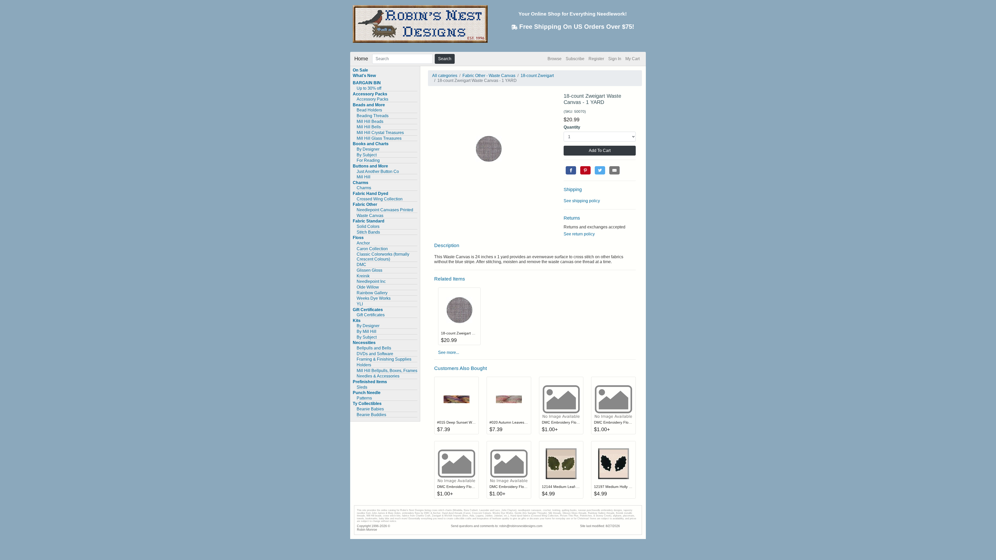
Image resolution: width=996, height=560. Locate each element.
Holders (364, 365)
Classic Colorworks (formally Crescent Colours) (383, 256)
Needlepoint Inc (371, 281)
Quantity (572, 127)
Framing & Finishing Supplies (384, 359)
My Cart (632, 59)
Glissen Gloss (369, 270)
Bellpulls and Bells (374, 348)
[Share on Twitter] (600, 170)
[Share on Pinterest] (585, 170)
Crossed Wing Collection (380, 199)
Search (444, 59)
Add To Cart (600, 150)
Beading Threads (373, 116)
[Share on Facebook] (571, 170)
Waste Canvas (370, 215)
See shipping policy (582, 201)
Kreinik (363, 276)
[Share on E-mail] (614, 170)
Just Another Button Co (378, 171)
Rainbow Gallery (372, 293)
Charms (364, 188)
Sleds (362, 387)
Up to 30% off (369, 88)
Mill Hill (363, 177)
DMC (361, 264)
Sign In (614, 59)
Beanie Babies (370, 409)
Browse (555, 59)
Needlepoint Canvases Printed (385, 210)
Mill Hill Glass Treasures (379, 138)
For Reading (368, 160)
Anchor (363, 243)
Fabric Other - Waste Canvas (488, 75)
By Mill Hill (366, 331)
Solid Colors (368, 226)
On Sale (360, 70)
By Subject (367, 155)
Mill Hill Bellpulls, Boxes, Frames (387, 370)
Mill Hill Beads (370, 121)
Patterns (364, 398)
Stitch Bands (368, 232)
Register (596, 59)
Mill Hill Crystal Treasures (380, 132)
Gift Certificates (371, 315)
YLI (360, 304)
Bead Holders (369, 110)
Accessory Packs (372, 99)
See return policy (579, 234)
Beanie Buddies (371, 414)
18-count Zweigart (537, 75)
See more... (448, 352)
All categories (444, 75)
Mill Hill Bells (369, 127)
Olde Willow (368, 287)
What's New (364, 75)
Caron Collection (372, 249)
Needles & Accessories (378, 376)
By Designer (368, 149)
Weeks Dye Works (374, 298)
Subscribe (575, 59)
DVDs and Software (375, 354)
